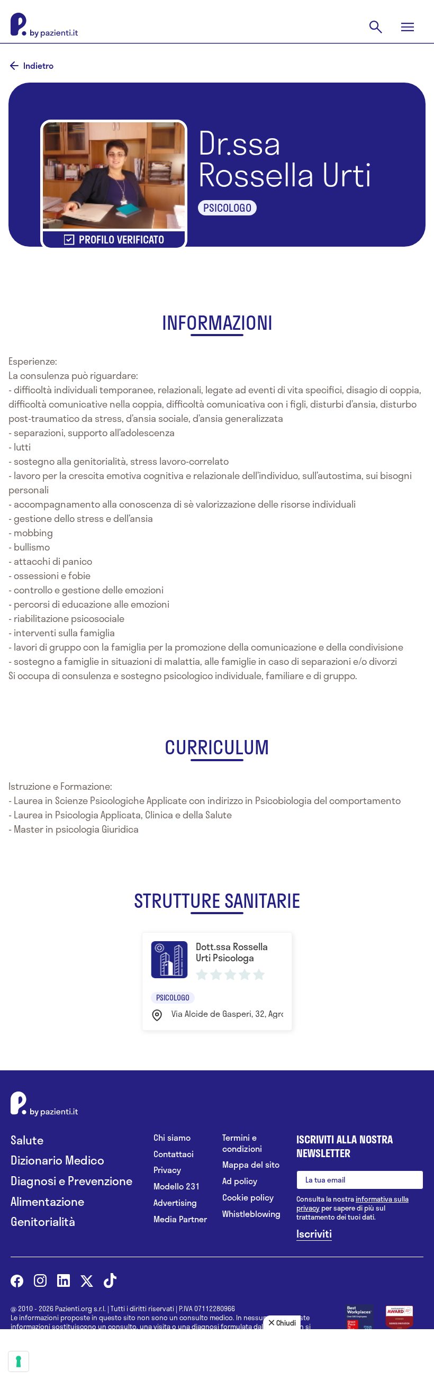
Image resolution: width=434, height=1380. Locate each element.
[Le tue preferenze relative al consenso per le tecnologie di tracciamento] (18, 1361)
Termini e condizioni (242, 1143)
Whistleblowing (251, 1214)
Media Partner (180, 1219)
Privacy (167, 1170)
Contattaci (173, 1154)
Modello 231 (176, 1186)
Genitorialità (43, 1221)
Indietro (38, 65)
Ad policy (239, 1181)
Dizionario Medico (57, 1160)
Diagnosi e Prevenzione (71, 1180)
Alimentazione (47, 1201)
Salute (27, 1140)
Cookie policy (248, 1197)
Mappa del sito (250, 1164)
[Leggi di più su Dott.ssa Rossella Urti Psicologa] (216, 981)
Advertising (175, 1202)
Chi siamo (172, 1137)
